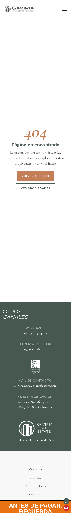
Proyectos (35, 477)
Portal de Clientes (35, 486)
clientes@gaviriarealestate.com (35, 386)
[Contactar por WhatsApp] (66, 501)
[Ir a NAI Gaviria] (66, 508)
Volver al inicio (35, 176)
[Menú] (64, 9)
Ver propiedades (35, 188)
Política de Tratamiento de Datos (35, 440)
